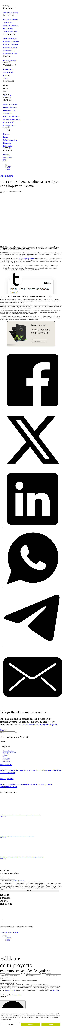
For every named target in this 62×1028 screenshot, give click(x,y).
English (8, 167)
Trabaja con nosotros (10, 140)
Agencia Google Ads (10, 31)
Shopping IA (7, 113)
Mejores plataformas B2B (11, 119)
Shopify (5, 78)
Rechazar (30, 1024)
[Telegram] (32, 646)
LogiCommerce (8, 69)
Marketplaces (6, 758)
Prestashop (6, 75)
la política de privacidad (18, 880)
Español (8, 166)
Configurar (10, 1024)
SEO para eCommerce (10, 19)
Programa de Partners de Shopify (26, 258)
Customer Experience (8, 751)
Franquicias (7, 143)
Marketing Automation (10, 25)
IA (4, 756)
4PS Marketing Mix (9, 125)
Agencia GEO (7, 22)
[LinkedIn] (32, 528)
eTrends (5, 755)
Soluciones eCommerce (11, 41)
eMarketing (6, 753)
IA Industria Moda (9, 110)
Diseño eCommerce (9, 60)
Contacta (5, 160)
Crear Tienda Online (10, 38)
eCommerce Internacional (9, 752)
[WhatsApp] (32, 587)
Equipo (5, 137)
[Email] (32, 706)
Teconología (6, 759)
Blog (4, 159)
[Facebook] (32, 409)
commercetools (8, 72)
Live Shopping (8, 28)
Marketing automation (10, 104)
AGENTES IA (7, 95)
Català (8, 169)
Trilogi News (6, 175)
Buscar (3, 730)
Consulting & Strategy (10, 12)
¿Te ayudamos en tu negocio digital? (39, 724)
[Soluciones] (9, 62)
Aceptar (51, 1024)
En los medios (8, 146)
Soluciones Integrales (10, 47)
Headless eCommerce (10, 107)
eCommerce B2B (8, 50)
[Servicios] (8, 6)
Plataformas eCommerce (11, 116)
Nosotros (6, 134)
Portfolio (6, 155)
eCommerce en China (10, 53)
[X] (32, 468)
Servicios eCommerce (10, 44)
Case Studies (7, 158)
